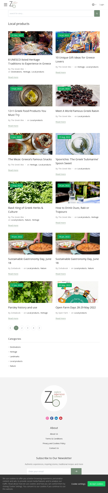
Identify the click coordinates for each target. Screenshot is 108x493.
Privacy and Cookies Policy (54, 443)
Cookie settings (78, 483)
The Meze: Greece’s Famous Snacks (30, 159)
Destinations (16, 71)
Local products (37, 71)
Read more (13, 77)
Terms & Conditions (54, 438)
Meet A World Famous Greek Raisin (77, 111)
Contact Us (54, 448)
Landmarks (14, 356)
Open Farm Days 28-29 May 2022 (76, 307)
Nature (28, 220)
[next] (39, 328)
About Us (54, 434)
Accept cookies (96, 483)
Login (102, 4)
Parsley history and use (22, 307)
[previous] (10, 328)
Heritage (26, 71)
